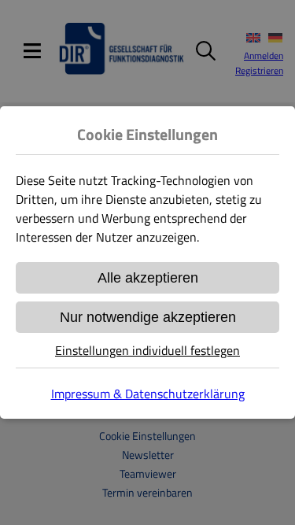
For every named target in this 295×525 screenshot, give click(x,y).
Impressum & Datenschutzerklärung (148, 393)
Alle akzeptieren (148, 278)
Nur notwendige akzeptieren (148, 317)
